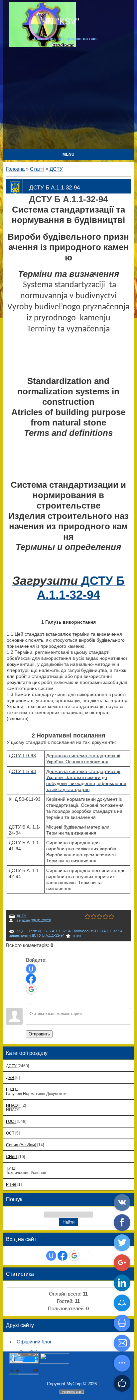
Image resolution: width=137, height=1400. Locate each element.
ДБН (10, 1077)
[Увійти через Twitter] (31, 1000)
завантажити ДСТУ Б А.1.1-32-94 (37, 935)
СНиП (11, 1156)
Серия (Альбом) (21, 1145)
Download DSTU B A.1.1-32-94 (97, 931)
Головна (15, 169)
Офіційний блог (34, 1341)
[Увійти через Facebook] (31, 979)
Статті (37, 169)
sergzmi (23, 920)
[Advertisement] (68, 97)
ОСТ (10, 1133)
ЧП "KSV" (59, 21)
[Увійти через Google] (31, 989)
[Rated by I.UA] (54, 1362)
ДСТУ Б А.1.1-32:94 (54, 931)
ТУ (8, 1168)
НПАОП (13, 1105)
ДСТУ (56, 169)
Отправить (39, 1033)
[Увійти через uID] (31, 969)
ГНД (10, 1089)
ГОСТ (11, 1121)
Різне (11, 1184)
